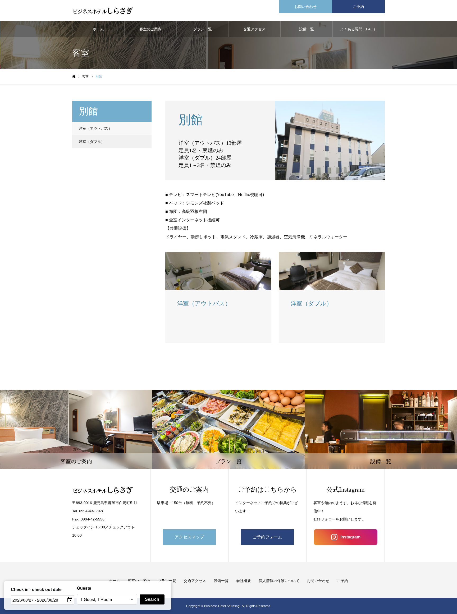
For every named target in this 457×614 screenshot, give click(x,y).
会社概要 (243, 581)
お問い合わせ (305, 6)
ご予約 (358, 6)
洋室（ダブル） (92, 141)
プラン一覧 (202, 29)
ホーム (98, 29)
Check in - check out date (36, 589)
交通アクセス (254, 29)
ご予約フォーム (267, 537)
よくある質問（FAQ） (358, 29)
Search (152, 599)
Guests (84, 588)
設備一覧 (306, 29)
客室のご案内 (150, 29)
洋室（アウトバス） (95, 128)
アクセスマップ (189, 537)
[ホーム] (73, 76)
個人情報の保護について (279, 581)
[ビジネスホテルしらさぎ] (103, 10)
